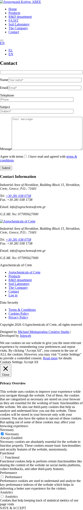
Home (13, 9)
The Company (18, 28)
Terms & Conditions (22, 310)
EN (2, 43)
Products (14, 13)
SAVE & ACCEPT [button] (13, 508)
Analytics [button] (6, 492)
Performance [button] (8, 473)
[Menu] (1, 40)
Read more (50, 358)
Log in (13, 295)
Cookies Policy (19, 313)
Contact (14, 32)
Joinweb (25, 335)
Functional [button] (7, 453)
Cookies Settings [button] (11, 362)
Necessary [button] (7, 430)
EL (11, 50)
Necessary (12, 434)
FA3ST (14, 20)
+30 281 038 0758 (18, 196)
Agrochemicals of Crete (24, 272)
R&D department (20, 16)
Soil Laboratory (19, 24)
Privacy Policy (18, 317)
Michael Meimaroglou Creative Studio (43, 332)
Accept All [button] (31, 362)
